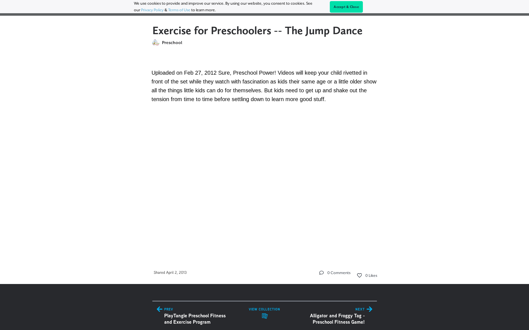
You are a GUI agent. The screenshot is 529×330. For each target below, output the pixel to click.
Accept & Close (346, 7)
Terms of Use (179, 10)
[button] (321, 273)
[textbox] (264, 152)
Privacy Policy (152, 10)
